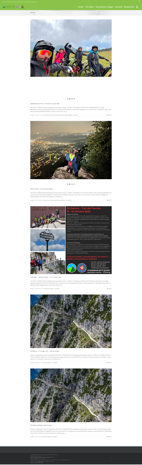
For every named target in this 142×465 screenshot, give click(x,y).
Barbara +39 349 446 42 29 (7, 1)
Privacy (42, 462)
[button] (137, 7)
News (48, 288)
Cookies (32, 462)
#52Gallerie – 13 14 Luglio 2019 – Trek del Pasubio (44, 351)
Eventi (45, 288)
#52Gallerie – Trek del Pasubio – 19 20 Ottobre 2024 (45, 277)
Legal (39, 462)
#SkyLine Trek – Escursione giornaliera (41, 189)
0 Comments (75, 115)
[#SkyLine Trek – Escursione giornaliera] (71, 140)
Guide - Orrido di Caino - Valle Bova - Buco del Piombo (57, 115)
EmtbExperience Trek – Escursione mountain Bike (44, 103)
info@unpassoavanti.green (31, 1)
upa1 (33, 115)
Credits (35, 462)
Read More (109, 115)
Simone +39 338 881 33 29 (19, 1)
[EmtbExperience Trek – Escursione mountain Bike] (71, 59)
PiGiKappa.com (40, 461)
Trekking (70, 115)
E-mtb (45, 115)
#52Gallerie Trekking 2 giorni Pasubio (41, 425)
